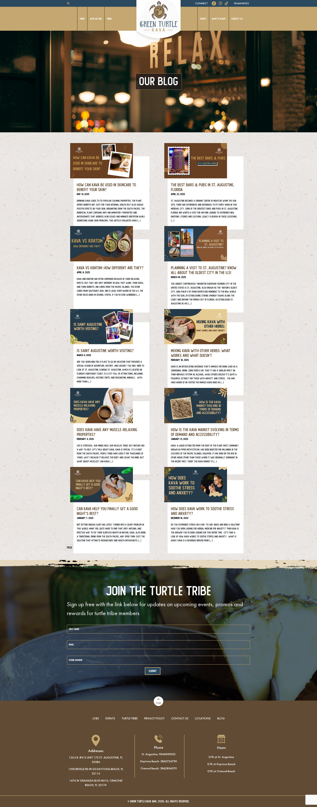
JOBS (95, 718)
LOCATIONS (203, 718)
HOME (82, 18)
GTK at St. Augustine (221, 757)
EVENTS (203, 18)
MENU (109, 18)
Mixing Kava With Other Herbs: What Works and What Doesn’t (200, 353)
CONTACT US (237, 18)
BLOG (221, 718)
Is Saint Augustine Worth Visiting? (105, 350)
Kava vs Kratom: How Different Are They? (110, 268)
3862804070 (168, 768)
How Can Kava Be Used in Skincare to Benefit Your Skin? (106, 187)
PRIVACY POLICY (154, 718)
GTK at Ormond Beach (221, 771)
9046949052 (241, 3)
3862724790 (168, 761)
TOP (158, 703)
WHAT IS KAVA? (218, 18)
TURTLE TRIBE (130, 718)
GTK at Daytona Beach (221, 764)
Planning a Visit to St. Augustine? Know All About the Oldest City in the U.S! (203, 270)
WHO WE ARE (96, 18)
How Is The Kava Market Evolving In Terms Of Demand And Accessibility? (205, 432)
